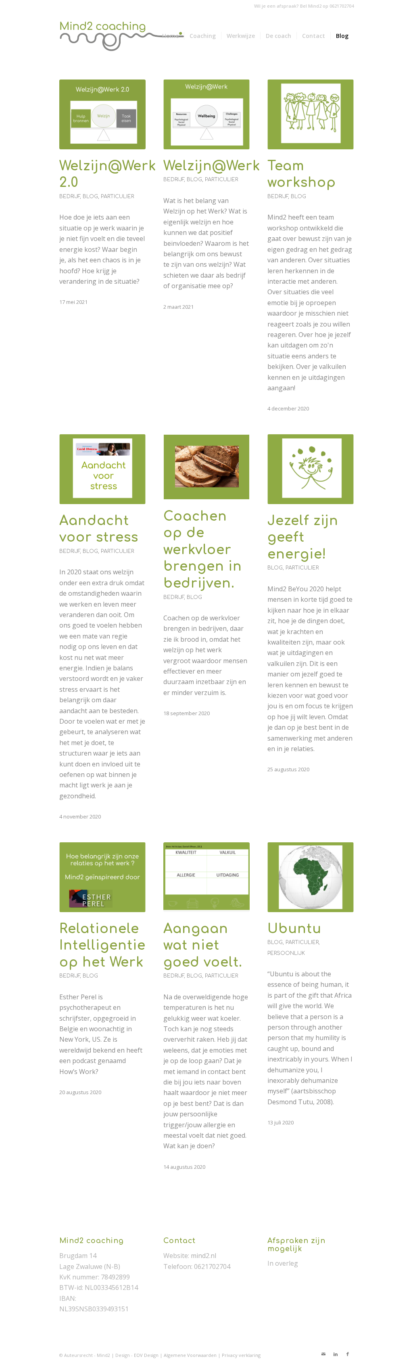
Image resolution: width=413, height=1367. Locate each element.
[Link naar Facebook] (348, 1354)
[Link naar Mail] (323, 1354)
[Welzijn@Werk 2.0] (102, 114)
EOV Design (147, 1355)
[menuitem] (170, 36)
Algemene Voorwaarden (191, 1355)
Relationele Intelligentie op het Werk (102, 945)
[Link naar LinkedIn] (336, 1354)
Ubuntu (294, 929)
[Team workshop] (310, 114)
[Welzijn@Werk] (206, 114)
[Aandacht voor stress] (102, 469)
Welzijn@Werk (211, 166)
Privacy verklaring (241, 1355)
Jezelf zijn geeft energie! (302, 537)
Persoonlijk (286, 953)
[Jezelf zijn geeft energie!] (310, 469)
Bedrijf (69, 196)
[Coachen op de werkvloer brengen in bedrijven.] (206, 467)
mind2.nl (203, 1255)
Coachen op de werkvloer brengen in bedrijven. (202, 549)
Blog (90, 196)
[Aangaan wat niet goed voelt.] (206, 877)
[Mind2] (124, 36)
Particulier (117, 196)
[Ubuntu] (310, 877)
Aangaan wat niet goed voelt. (202, 945)
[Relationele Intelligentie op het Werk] (102, 877)
